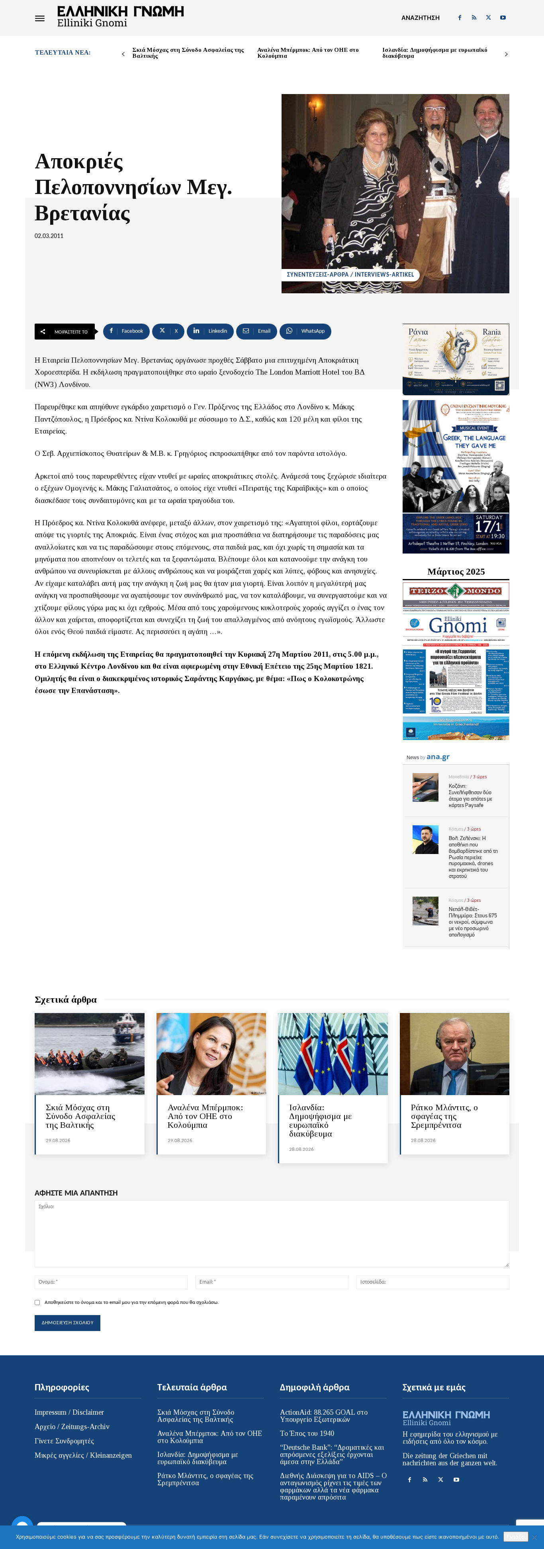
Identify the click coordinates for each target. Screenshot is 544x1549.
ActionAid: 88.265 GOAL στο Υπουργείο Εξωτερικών (324, 1415)
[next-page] (506, 54)
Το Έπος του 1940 (307, 1433)
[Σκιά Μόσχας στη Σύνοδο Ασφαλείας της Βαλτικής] (90, 1054)
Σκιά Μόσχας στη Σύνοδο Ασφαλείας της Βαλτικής (188, 53)
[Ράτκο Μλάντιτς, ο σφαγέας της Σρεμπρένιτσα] (455, 1054)
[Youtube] (503, 18)
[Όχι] (534, 1537)
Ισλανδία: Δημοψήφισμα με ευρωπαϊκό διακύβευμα (434, 53)
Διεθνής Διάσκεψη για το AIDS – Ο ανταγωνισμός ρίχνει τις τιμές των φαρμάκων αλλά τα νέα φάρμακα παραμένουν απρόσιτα (333, 1486)
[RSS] (474, 18)
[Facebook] (459, 18)
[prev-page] (123, 54)
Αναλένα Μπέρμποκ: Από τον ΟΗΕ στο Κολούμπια (308, 53)
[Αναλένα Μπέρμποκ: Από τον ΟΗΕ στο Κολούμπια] (211, 1054)
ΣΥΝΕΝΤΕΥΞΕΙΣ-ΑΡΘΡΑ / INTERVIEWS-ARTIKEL (350, 275)
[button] (420, 18)
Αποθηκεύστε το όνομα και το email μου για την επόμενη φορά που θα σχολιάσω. (132, 1302)
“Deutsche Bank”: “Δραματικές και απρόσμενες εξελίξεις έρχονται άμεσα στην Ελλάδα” (332, 1454)
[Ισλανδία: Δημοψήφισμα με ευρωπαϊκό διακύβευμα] (333, 1054)
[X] (488, 18)
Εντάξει (516, 1536)
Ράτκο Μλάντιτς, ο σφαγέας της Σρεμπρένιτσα (444, 1116)
